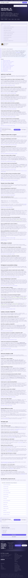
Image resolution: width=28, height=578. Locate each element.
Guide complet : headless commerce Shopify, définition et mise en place (10, 276)
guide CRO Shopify (14, 349)
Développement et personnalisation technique (8, 65)
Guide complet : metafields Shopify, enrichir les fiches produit (9, 144)
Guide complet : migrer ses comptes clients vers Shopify (8, 396)
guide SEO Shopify (9, 447)
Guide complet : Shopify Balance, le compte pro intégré (8, 237)
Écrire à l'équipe (24, 129)
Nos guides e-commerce (6, 514)
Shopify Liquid (5, 504)
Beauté (1, 565)
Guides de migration (6, 496)
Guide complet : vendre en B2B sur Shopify (6, 405)
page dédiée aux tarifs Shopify (20, 429)
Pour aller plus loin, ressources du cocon (8, 40)
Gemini (12, 19)
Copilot (18, 19)
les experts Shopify (20, 442)
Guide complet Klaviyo (6, 490)
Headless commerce (5, 508)
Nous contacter (14, 536)
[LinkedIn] (2, 559)
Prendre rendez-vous (17, 129)
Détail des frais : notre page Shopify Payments (7, 207)
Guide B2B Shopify (5, 488)
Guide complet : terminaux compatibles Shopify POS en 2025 (9, 339)
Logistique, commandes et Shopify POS (8, 33)
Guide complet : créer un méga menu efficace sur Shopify (8, 161)
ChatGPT (2, 19)
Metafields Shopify (5, 506)
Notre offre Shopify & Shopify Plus (18, 555)
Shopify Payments (5, 502)
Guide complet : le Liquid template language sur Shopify (8, 308)
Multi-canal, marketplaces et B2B (7, 35)
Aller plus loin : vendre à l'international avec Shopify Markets (8, 108)
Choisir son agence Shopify (6, 492)
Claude (9, 19)
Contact (15, 560)
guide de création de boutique (12, 437)
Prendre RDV (24, 2)
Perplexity (6, 19)
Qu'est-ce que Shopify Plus (6, 500)
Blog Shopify (16, 559)
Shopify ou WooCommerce (4, 462)
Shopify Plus (12, 468)
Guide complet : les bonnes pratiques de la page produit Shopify (9, 180)
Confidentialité (16, 561)
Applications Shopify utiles (6, 512)
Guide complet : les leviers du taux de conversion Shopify (8, 169)
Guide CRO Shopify (5, 486)
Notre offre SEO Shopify (17, 557)
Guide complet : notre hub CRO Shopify (6, 348)
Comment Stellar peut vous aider (7, 37)
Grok (15, 19)
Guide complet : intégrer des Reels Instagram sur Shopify (8, 116)
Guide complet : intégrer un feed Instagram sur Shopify (8, 85)
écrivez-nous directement (6, 418)
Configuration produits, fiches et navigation (8, 61)
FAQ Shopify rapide (5, 70)
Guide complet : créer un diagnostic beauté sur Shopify (8, 125)
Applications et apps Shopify (7, 25)
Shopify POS (4, 510)
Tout (1, 564)
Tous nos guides (16, 564)
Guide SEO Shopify (5, 494)
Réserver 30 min (14, 534)
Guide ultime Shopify (17, 565)
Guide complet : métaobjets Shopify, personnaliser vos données (9, 153)
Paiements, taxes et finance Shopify (8, 28)
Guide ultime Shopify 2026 (6, 484)
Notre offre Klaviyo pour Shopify (18, 556)
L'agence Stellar (16, 554)
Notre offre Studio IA (17, 558)
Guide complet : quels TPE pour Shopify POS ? (7, 330)
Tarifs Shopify (5, 498)
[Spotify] (1, 559)
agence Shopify (18, 52)
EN (19, 2)
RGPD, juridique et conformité (7, 30)
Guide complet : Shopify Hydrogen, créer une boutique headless (9, 285)
